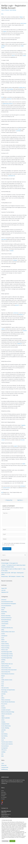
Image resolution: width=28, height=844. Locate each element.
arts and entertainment (6, 605)
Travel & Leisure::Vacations (7, 743)
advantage (22, 486)
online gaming (4, 691)
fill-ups (19, 129)
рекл (2, 753)
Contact (3, 798)
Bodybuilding (4, 611)
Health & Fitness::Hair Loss (7, 663)
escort (2, 637)
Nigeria (21, 17)
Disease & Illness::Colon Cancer (8, 631)
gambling (3, 45)
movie (2, 681)
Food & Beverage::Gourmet (7, 655)
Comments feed (4, 767)
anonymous (3, 599)
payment (17, 305)
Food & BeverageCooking (6, 657)
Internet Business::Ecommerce (7, 673)
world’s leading (10, 89)
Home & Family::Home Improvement (9, 669)
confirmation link (11, 175)
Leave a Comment (5, 10)
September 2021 (4, 592)
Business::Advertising (5, 615)
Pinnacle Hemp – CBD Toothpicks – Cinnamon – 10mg (12, 576)
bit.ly (2, 13)
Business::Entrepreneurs (6, 617)
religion (2, 715)
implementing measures (8, 103)
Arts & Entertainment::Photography (8, 603)
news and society (5, 687)
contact (24, 55)
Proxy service (4, 703)
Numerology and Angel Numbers (8, 689)
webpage (15, 260)
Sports (2, 731)
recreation (3, 707)
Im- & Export (4, 797)
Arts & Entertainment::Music (7, 601)
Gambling (3, 659)
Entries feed (3, 765)
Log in (2, 763)
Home (2, 790)
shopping (3, 721)
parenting (3, 693)
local (2, 677)
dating (2, 629)
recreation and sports (5, 709)
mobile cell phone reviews (6, 679)
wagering (23, 425)
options (2, 329)
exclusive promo (6, 487)
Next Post (20, 500)
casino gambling (4, 621)
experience (9, 98)
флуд (2, 755)
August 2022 (4, 588)
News (2, 685)
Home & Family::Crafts (6, 667)
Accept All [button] (12, 840)
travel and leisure (5, 745)
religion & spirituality (5, 717)
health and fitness (5, 665)
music (2, 683)
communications (4, 623)
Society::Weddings (5, 727)
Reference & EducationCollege (7, 711)
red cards (22, 439)
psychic (3, 705)
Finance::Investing (5, 647)
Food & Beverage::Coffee (6, 651)
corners (3, 439)
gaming (2, 661)
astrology (3, 607)
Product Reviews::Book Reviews (8, 701)
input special (4, 239)
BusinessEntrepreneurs (6, 619)
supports (16, 446)
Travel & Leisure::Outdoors (7, 741)
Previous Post (8, 500)
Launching (18, 130)
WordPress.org (4, 769)
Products (3, 795)
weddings (3, 751)
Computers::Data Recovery (7, 627)
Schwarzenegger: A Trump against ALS (9, 563)
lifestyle (3, 675)
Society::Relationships (6, 725)
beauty (2, 609)
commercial (15, 312)
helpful (23, 463)
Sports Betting (13, 10)
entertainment (4, 635)
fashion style (4, 641)
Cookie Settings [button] (5, 841)
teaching (3, 737)
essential (25, 330)
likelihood (19, 343)
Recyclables (3, 794)
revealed (11, 250)
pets (2, 695)
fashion (2, 639)
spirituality (3, 729)
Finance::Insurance (5, 645)
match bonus (23, 23)
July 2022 (3, 590)
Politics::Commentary (5, 699)
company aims (22, 87)
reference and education (6, 713)
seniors (2, 719)
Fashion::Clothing (5, 643)
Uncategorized (4, 747)
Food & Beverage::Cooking (6, 653)
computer (3, 625)
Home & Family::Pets (5, 671)
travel (2, 739)
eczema (3, 633)
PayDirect (21, 314)
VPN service (4, 749)
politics (2, 697)
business (3, 613)
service (13, 55)
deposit (4, 31)
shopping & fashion (5, 723)
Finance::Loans (4, 649)
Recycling (3, 792)
